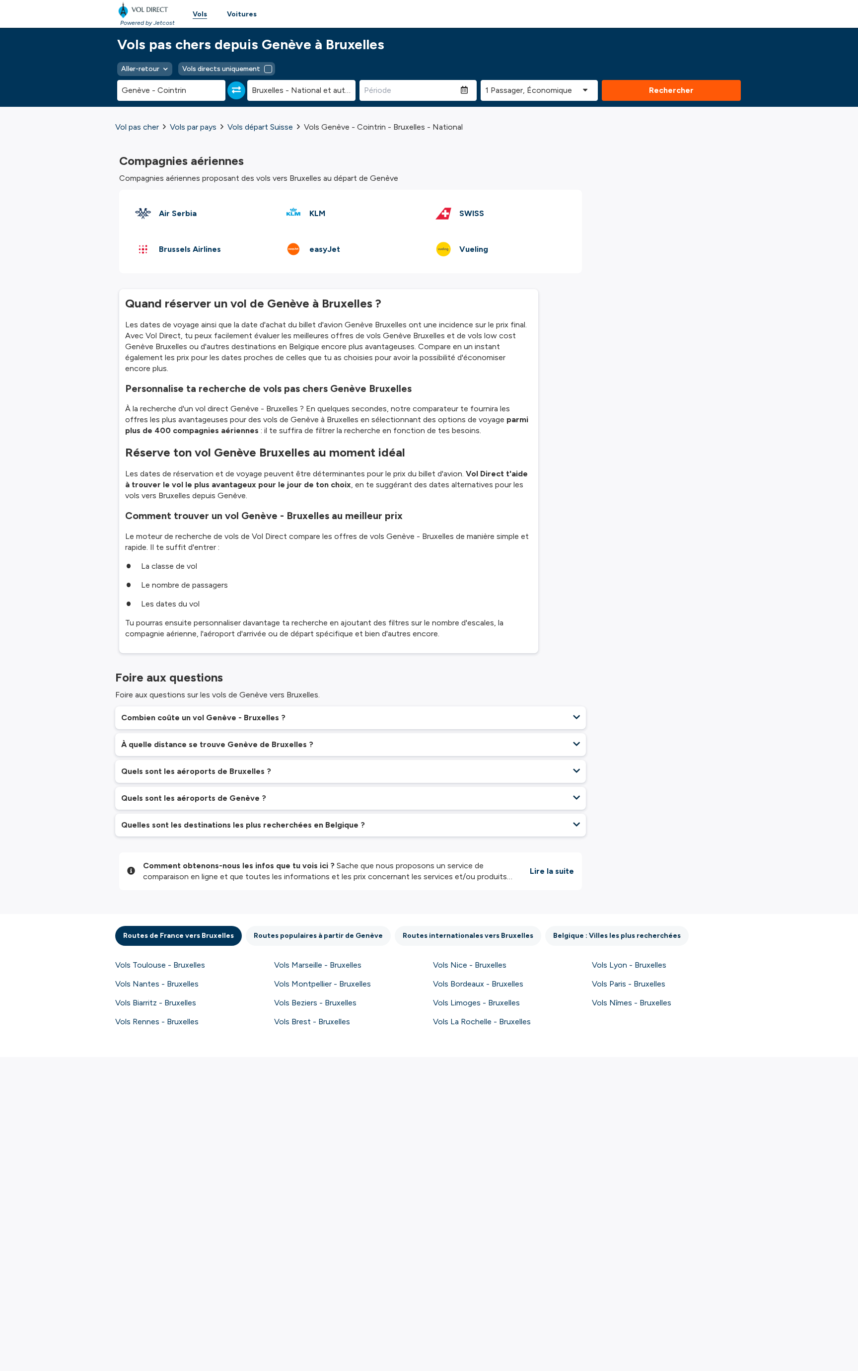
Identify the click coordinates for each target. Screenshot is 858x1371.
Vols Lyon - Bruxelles (629, 965)
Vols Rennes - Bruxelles (157, 1021)
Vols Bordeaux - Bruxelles (478, 984)
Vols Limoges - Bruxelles (476, 1002)
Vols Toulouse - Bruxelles (160, 965)
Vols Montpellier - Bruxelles (322, 984)
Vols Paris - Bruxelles (628, 984)
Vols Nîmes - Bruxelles (631, 1002)
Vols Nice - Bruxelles (469, 965)
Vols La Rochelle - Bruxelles (482, 1021)
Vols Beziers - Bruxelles (315, 1002)
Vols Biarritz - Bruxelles (155, 1002)
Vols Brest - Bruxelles (312, 1021)
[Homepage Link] (145, 10)
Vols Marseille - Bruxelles (317, 965)
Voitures (242, 14)
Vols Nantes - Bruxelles (157, 984)
